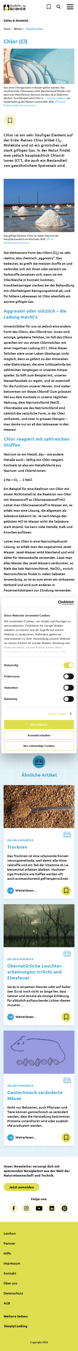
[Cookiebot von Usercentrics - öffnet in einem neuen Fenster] (58, 602)
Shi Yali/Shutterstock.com (29, 240)
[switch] (68, 676)
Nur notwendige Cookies (39, 745)
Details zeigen (57, 713)
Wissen (18, 28)
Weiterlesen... (25, 890)
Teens (7, 28)
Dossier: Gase (34, 28)
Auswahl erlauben (39, 735)
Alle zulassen (39, 724)
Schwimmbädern (56, 98)
